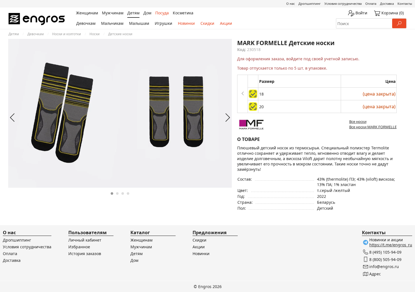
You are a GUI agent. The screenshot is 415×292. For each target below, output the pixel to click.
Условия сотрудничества (343, 3)
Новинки (186, 23)
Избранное (79, 246)
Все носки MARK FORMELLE (373, 126)
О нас (290, 3)
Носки (94, 34)
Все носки (357, 121)
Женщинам (141, 240)
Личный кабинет (84, 240)
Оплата (370, 3)
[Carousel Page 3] (122, 193)
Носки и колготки (66, 34)
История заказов (84, 253)
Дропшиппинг (309, 3)
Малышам (139, 23)
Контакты (404, 3)
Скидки (207, 23)
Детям (13, 34)
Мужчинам (141, 246)
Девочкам (85, 23)
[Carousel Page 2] (117, 193)
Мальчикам (112, 23)
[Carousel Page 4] (128, 193)
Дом (134, 260)
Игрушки (163, 23)
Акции (226, 23)
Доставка (387, 3)
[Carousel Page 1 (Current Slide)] (112, 193)
